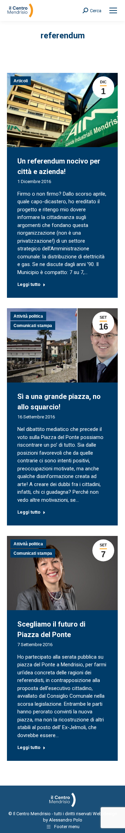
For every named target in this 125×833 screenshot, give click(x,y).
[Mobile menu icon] (113, 10)
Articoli (21, 80)
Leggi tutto (28, 284)
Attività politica (28, 316)
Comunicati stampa (33, 325)
